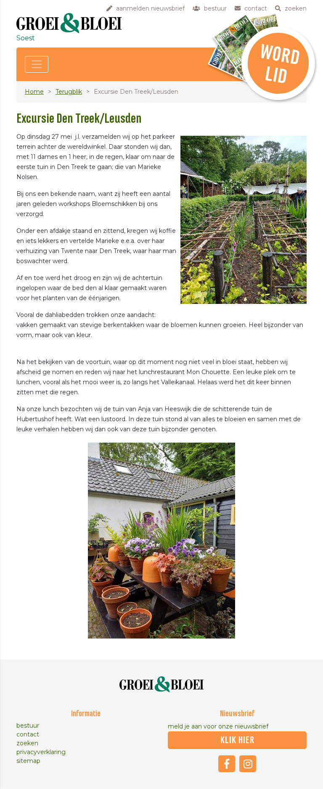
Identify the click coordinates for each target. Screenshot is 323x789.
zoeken (27, 743)
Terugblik (69, 91)
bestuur (27, 725)
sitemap (28, 761)
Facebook (226, 763)
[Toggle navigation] (36, 64)
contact (27, 734)
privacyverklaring (41, 752)
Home (34, 91)
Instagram (247, 763)
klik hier (237, 740)
